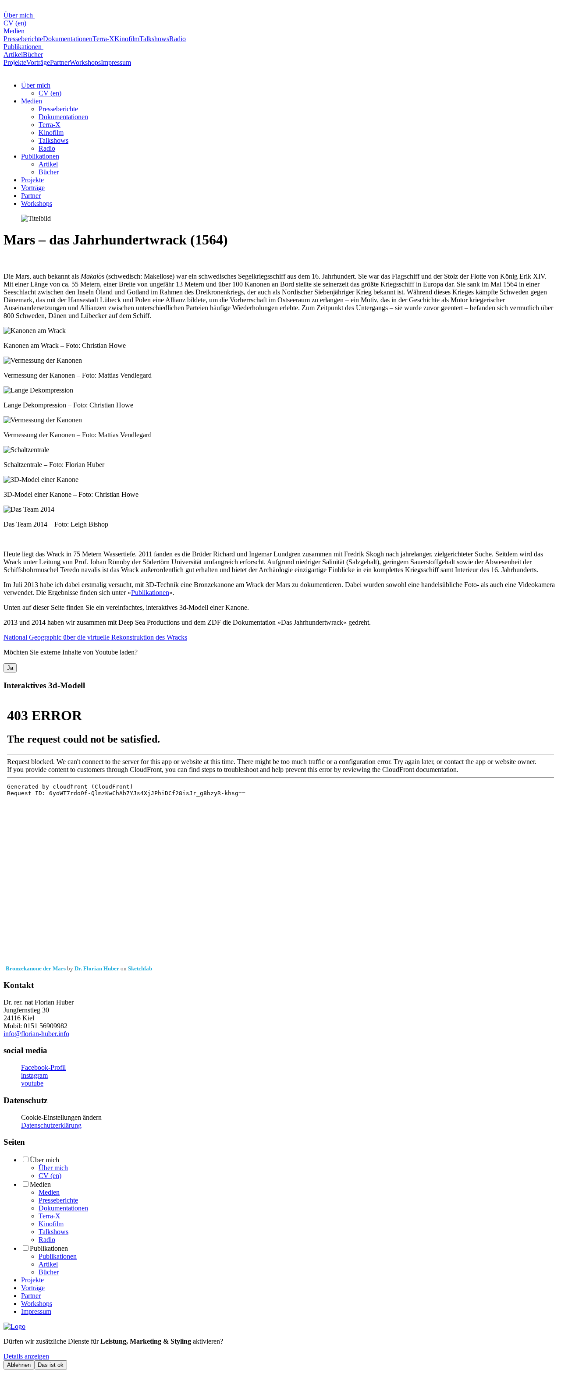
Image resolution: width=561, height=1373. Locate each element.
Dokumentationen (67, 38)
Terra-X (103, 38)
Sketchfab (140, 968)
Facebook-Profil (43, 1067)
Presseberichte (23, 38)
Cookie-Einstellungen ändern (61, 1117)
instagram (34, 1075)
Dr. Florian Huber (97, 968)
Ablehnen (19, 1365)
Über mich (19, 15)
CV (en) (15, 23)
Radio (177, 38)
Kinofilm (126, 38)
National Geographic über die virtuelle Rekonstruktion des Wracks (95, 637)
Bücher (33, 54)
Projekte (15, 62)
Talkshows (154, 38)
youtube (32, 1083)
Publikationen (23, 46)
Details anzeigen (26, 1356)
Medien (15, 31)
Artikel (13, 54)
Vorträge (38, 62)
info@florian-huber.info (36, 1033)
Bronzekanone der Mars (36, 968)
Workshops (85, 62)
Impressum (116, 62)
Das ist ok (51, 1365)
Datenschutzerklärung (51, 1125)
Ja (10, 668)
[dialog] (280, 1353)
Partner (60, 62)
